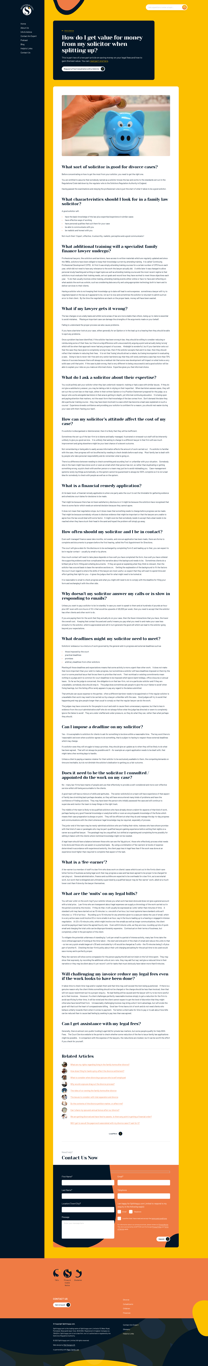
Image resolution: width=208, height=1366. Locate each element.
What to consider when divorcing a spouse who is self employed (98, 1077)
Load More (113, 1134)
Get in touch (60, 1305)
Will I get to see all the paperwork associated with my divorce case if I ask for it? (105, 1123)
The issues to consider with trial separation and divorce (94, 1097)
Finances (126, 1313)
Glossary (126, 1329)
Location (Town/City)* (71, 1203)
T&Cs (57, 1280)
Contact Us (25, 52)
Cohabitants (128, 1304)
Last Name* (67, 1190)
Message (65, 1217)
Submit (161, 1239)
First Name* (67, 1176)
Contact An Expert (29, 36)
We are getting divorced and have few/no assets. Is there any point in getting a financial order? (111, 1116)
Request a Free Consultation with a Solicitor (81, 69)
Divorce (126, 1299)
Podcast (24, 40)
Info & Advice (26, 32)
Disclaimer (78, 1280)
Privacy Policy (156, 1227)
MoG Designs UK (69, 1345)
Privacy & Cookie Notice (67, 1282)
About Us (25, 28)
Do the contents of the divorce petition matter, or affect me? (96, 1103)
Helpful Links (26, 48)
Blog (22, 44)
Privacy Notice (163, 1224)
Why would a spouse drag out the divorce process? (92, 1084)
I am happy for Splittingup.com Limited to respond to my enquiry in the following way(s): (142, 1205)
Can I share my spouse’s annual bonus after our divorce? (94, 1110)
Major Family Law (73, 1350)
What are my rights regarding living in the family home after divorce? (99, 1064)
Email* (120, 1176)
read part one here (99, 61)
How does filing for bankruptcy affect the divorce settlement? (97, 1071)
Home (23, 23)
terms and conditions (159, 1218)
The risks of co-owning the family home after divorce (93, 1090)
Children (126, 1308)
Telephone (122, 1190)
